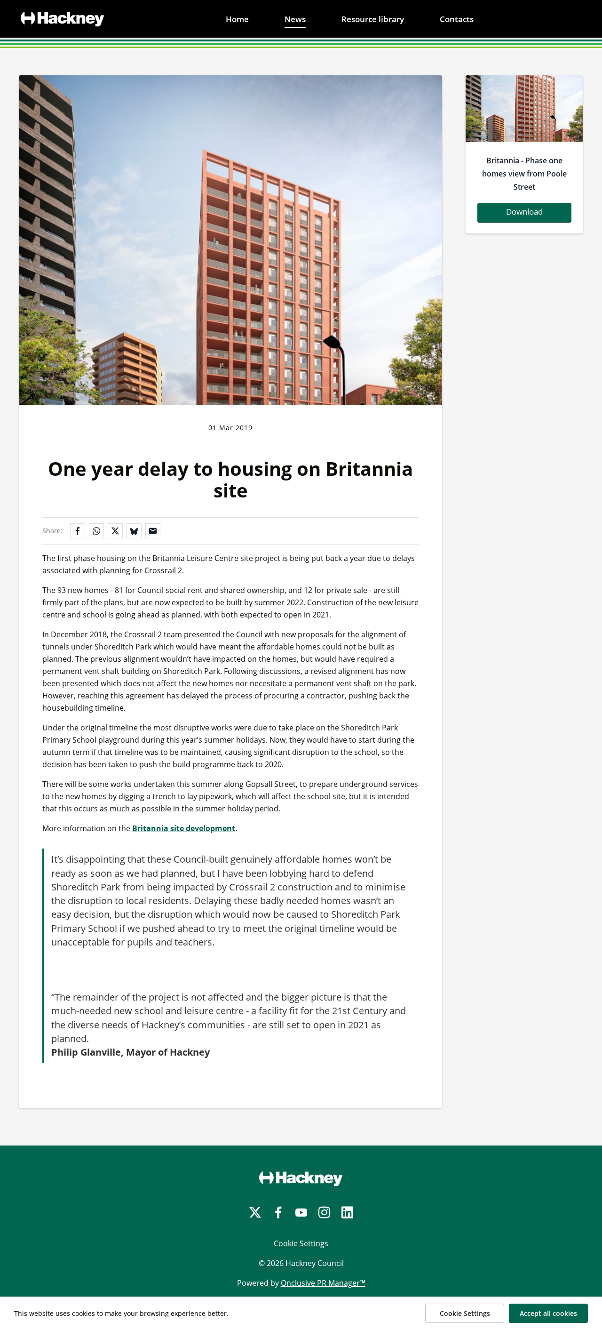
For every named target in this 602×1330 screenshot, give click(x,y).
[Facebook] (278, 1212)
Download (524, 211)
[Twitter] (255, 1212)
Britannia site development (183, 828)
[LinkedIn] (347, 1212)
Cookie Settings (301, 1243)
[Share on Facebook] (77, 530)
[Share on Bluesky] (134, 530)
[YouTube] (301, 1212)
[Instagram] (324, 1212)
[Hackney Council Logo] (301, 1178)
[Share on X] (115, 530)
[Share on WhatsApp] (96, 530)
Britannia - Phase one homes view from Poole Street (524, 173)
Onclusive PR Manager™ (323, 1283)
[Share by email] (152, 530)
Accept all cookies (548, 1313)
